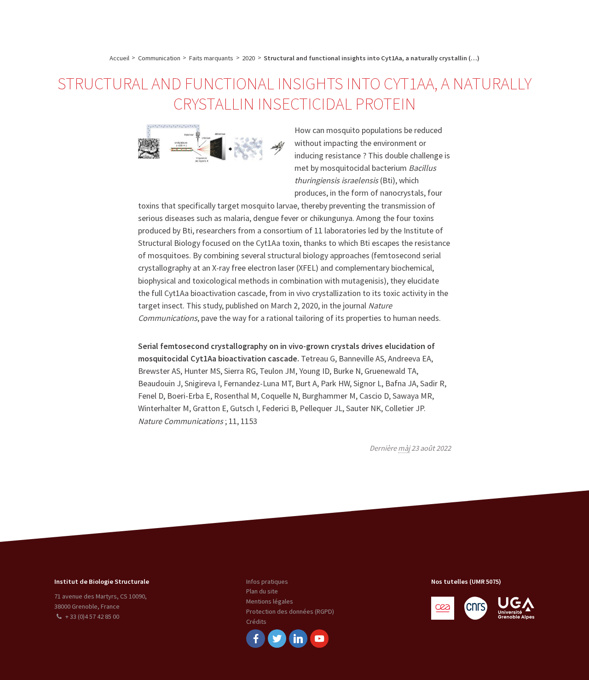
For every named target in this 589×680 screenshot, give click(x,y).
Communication (293, 21)
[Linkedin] (298, 638)
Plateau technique (231, 21)
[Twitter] (277, 638)
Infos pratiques (267, 581)
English (535, 21)
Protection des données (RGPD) (290, 611)
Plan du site (262, 591)
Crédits (256, 621)
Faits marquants (211, 58)
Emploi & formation (361, 21)
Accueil (119, 58)
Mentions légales (269, 601)
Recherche (176, 21)
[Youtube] (319, 638)
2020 (248, 58)
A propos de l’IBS (123, 21)
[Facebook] (255, 638)
